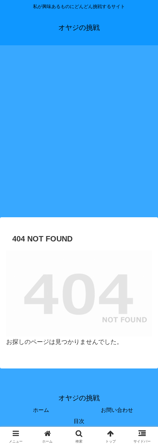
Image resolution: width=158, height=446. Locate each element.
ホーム (41, 410)
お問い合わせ (117, 410)
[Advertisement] (79, 134)
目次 (82, 421)
